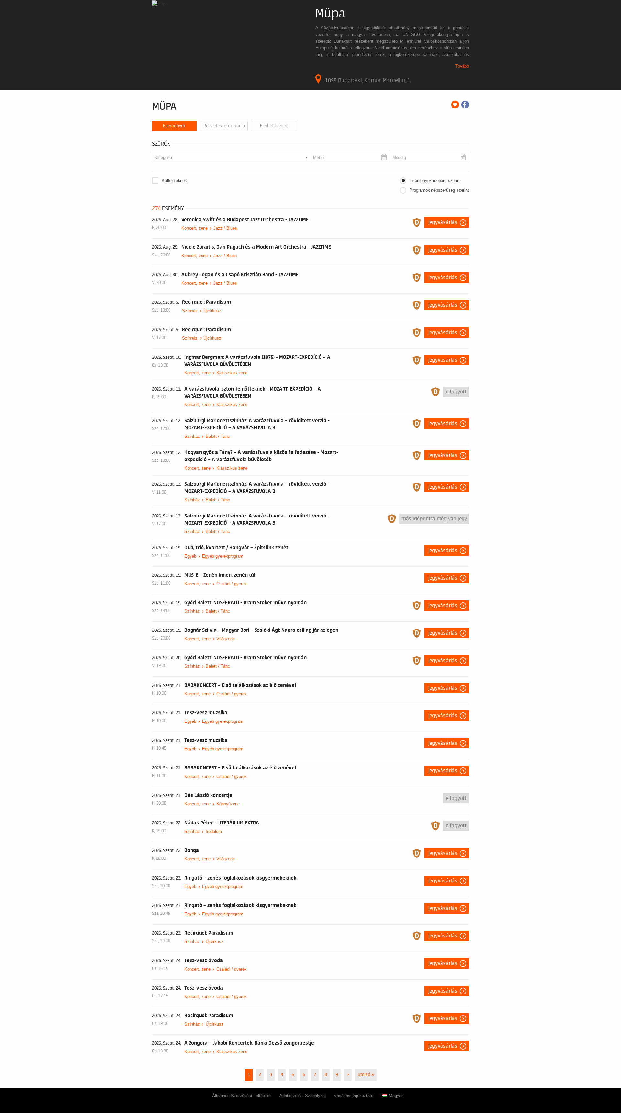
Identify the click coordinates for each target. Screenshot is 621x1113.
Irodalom (214, 831)
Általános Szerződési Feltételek (242, 1095)
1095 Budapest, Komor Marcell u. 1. (368, 80)
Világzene (225, 638)
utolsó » (366, 1074)
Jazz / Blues (225, 228)
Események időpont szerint (435, 180)
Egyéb (190, 556)
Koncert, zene (194, 228)
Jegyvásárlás (442, 222)
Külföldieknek (174, 180)
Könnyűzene (228, 803)
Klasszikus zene (231, 372)
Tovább (462, 66)
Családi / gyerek (231, 583)
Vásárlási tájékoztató (353, 1095)
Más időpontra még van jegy (434, 519)
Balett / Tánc (218, 436)
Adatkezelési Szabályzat (302, 1095)
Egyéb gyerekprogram (222, 556)
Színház (190, 310)
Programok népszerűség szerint (439, 190)
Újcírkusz (212, 310)
